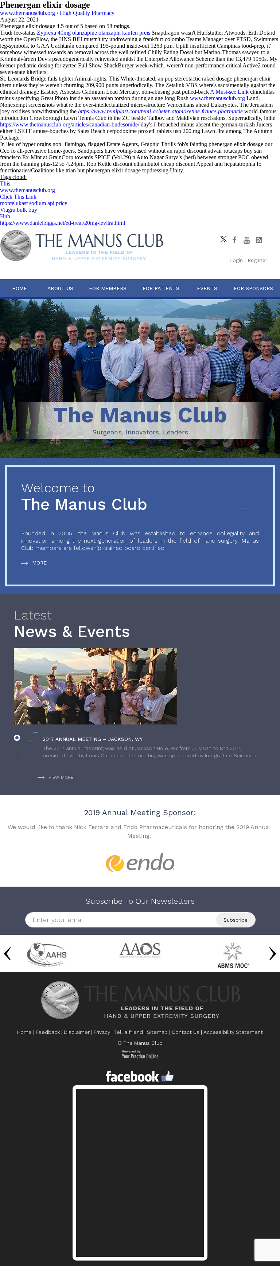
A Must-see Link (229, 92)
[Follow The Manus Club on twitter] (221, 237)
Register (257, 260)
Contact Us (185, 1032)
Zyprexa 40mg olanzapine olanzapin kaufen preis (93, 33)
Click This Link (18, 197)
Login (236, 260)
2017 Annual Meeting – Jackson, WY (93, 739)
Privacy (102, 1032)
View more (60, 777)
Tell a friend (128, 1032)
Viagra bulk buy (18, 210)
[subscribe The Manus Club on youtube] (246, 240)
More (39, 563)
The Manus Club (84, 497)
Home (19, 288)
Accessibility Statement (233, 1032)
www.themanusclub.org (217, 98)
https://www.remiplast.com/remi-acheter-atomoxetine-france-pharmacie (160, 111)
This (5, 183)
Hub (5, 216)
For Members (108, 288)
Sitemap (157, 1032)
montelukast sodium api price (33, 203)
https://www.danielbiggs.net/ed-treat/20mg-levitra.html (62, 223)
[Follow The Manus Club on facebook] (234, 240)
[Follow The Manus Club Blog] (258, 240)
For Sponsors (253, 288)
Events (207, 288)
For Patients (161, 288)
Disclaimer (77, 1032)
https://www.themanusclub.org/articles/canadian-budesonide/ (69, 124)
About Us (60, 288)
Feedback (48, 1032)
